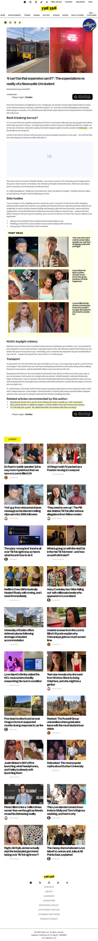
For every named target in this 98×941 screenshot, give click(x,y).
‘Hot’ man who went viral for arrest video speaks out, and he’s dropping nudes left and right (81, 242)
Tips (90, 2)
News (3, 15)
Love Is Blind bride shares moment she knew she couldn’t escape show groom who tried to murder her (81, 308)
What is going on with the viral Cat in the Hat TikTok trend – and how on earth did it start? (66, 552)
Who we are (56, 2)
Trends (27, 15)
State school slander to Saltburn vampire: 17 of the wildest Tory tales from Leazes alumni (47, 405)
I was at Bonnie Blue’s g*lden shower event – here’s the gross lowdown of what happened (79, 275)
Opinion (56, 15)
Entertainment (14, 15)
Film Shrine (92, 15)
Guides (65, 15)
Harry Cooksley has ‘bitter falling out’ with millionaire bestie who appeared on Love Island (65, 593)
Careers (49, 896)
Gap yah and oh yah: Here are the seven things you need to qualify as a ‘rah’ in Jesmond (46, 402)
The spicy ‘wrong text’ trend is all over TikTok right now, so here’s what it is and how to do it (22, 552)
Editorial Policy (49, 905)
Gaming (36, 15)
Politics (46, 15)
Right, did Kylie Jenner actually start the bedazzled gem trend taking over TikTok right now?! (21, 851)
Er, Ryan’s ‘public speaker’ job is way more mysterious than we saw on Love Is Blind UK (22, 470)
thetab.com (45, 932)
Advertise (80, 2)
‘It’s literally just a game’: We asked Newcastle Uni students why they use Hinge (43, 407)
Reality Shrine (77, 15)
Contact (68, 2)
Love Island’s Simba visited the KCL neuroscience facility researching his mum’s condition (23, 678)
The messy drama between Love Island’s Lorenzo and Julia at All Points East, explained (66, 851)
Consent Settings (49, 914)
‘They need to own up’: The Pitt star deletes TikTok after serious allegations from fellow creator (65, 511)
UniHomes (82, 128)
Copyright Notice (49, 910)
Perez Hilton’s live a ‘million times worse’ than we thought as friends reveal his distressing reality (23, 810)
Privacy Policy (49, 919)
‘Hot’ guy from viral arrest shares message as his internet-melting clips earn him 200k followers (22, 511)
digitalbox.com (51, 938)
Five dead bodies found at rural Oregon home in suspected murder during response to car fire (23, 722)
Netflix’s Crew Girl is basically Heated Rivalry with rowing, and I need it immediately (23, 593)
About (49, 891)
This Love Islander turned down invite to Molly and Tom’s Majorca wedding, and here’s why (66, 810)
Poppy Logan (18, 97)
